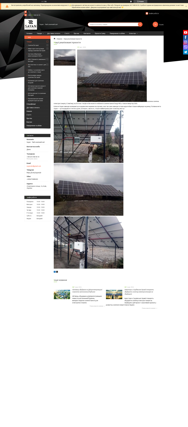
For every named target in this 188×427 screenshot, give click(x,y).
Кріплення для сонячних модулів (36, 81)
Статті (67, 33)
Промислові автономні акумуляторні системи (35, 99)
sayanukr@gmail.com (34, 166)
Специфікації (31, 104)
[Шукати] (140, 24)
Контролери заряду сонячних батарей (34, 76)
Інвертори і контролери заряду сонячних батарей (36, 49)
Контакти (87, 33)
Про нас (76, 33)
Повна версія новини (96, 306)
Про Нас (29, 118)
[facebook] (55, 272)
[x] (57, 272)
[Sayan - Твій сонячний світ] (30, 24)
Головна (29, 33)
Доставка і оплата (53, 33)
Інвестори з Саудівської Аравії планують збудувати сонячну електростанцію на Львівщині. (139, 292)
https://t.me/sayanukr (34, 173)
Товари (39, 33)
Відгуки (29, 122)
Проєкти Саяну (100, 33)
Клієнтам (132, 33)
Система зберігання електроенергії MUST (35, 55)
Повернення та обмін (117, 33)
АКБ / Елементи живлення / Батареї (37, 60)
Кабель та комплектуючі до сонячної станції (36, 71)
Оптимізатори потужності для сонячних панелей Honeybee (37, 88)
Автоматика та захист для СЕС (37, 65)
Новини (29, 111)
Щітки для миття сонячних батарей (37, 94)
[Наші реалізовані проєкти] (65, 57)
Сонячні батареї (33, 45)
